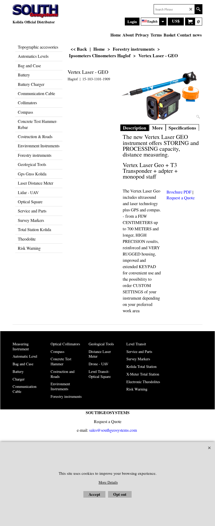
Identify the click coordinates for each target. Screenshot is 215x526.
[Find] (198, 9)
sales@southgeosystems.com (113, 430)
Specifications (182, 127)
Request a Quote (180, 198)
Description (134, 127)
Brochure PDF (178, 192)
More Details (108, 482)
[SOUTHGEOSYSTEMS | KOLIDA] (36, 11)
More (157, 127)
